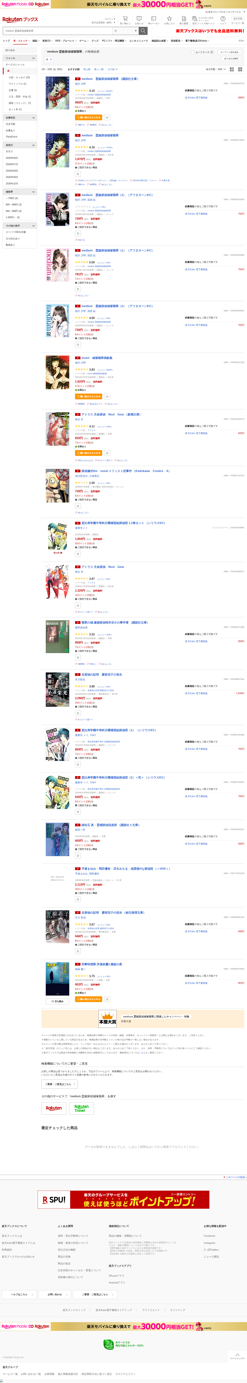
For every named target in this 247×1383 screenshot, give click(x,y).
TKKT (93, 735)
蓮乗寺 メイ (81, 735)
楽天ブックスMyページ (203, 23)
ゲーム (82, 40)
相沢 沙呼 (80, 83)
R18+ (241, 40)
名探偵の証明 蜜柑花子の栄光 (101, 690)
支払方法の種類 (67, 1249)
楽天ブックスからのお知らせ (18, 1256)
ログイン (109, 19)
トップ (6, 40)
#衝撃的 (93, 125)
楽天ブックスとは (12, 1235)
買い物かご (125, 23)
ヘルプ (223, 23)
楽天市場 (237, 18)
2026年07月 (12, 164)
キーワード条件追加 (229, 52)
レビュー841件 (105, 91)
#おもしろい (106, 125)
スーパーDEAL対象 (16, 232)
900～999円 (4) (14, 211)
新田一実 (80, 829)
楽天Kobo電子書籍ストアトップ (114, 1310)
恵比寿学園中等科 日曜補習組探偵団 (104, 742)
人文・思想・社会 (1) (20, 96)
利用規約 (7, 1249)
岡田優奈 (94, 873)
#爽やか (81, 125)
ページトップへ (237, 1358)
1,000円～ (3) (13, 217)
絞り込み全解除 (231, 58)
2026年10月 (12, 183)
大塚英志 (94, 475)
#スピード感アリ (105, 460)
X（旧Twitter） (212, 1249)
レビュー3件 (104, 263)
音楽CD (46, 40)
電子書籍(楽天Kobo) (196, 40)
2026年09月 (12, 177)
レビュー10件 (105, 426)
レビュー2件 (99, 207)
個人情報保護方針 (68, 1374)
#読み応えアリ (96, 404)
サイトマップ (177, 1310)
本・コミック (20, 40)
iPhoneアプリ (116, 1275)
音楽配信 (175, 40)
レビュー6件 (104, 686)
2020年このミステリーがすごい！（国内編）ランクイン (103, 180)
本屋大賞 (166, 180)
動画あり (10, 244)
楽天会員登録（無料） (102, 22)
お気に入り (169, 23)
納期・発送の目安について (73, 1242)
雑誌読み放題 (159, 40)
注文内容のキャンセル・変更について (79, 1270)
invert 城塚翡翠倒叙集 (97, 373)
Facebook (209, 1235)
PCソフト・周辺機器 (113, 40)
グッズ (95, 40)
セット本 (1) (15, 109)
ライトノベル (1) (17, 83)
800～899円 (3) (14, 204)
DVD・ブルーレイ (64, 40)
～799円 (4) (12, 198)
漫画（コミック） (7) (20, 103)
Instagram (209, 1242)
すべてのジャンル (15, 64)
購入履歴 (184, 23)
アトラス (91, 430)
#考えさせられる (85, 460)
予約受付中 (12, 136)
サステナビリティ (125, 1374)
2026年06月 (12, 158)
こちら (142, 1052)
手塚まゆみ (81, 873)
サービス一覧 (237, 23)
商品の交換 (64, 1256)
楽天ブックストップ (74, 1310)
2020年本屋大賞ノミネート (145, 180)
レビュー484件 (105, 370)
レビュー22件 (105, 634)
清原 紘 (91, 199)
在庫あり (10, 130)
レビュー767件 (105, 147)
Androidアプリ (117, 1282)
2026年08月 (12, 170)
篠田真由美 (81, 627)
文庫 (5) (13, 90)
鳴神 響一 (80, 969)
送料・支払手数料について (73, 1235)
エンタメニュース (138, 40)
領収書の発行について (70, 1277)
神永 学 (79, 419)
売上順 (86, 69)
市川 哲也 (80, 917)
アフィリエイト (151, 1310)
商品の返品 (64, 1263)
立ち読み (59, 1001)
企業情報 (49, 1374)
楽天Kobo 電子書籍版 (196, 97)
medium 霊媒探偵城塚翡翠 (99, 95)
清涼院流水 (81, 475)
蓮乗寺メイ (81, 528)
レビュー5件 (104, 976)
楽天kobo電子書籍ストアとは (18, 1242)
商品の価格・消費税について (125, 1235)
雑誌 (35, 40)
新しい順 (99, 69)
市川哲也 (80, 679)
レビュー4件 (104, 579)
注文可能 (10, 124)
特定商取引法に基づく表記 (97, 1374)
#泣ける (81, 240)
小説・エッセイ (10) (19, 77)
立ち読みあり (13, 238)
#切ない (93, 664)
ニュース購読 (211, 1256)
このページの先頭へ (236, 1177)
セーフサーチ (202, 52)
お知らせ (139, 23)
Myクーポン (154, 23)
